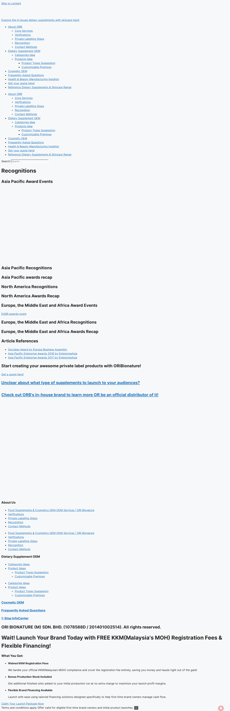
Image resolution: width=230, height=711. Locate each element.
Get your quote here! (21, 83)
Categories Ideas (19, 564)
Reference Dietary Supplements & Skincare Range (39, 87)
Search (5, 161)
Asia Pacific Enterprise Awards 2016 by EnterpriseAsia (42, 353)
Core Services (24, 30)
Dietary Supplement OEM (24, 51)
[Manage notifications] (221, 708)
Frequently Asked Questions (26, 75)
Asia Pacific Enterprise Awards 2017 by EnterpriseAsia (42, 357)
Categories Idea (25, 55)
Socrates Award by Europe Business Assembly (37, 349)
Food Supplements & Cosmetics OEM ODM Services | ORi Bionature (51, 510)
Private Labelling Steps (29, 39)
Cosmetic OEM (17, 71)
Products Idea (23, 59)
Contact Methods (26, 47)
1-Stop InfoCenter (15, 618)
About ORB (15, 26)
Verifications (23, 34)
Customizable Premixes (37, 67)
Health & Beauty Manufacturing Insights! (33, 79)
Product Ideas (17, 568)
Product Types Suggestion (38, 63)
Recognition (22, 43)
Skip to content (11, 3)
